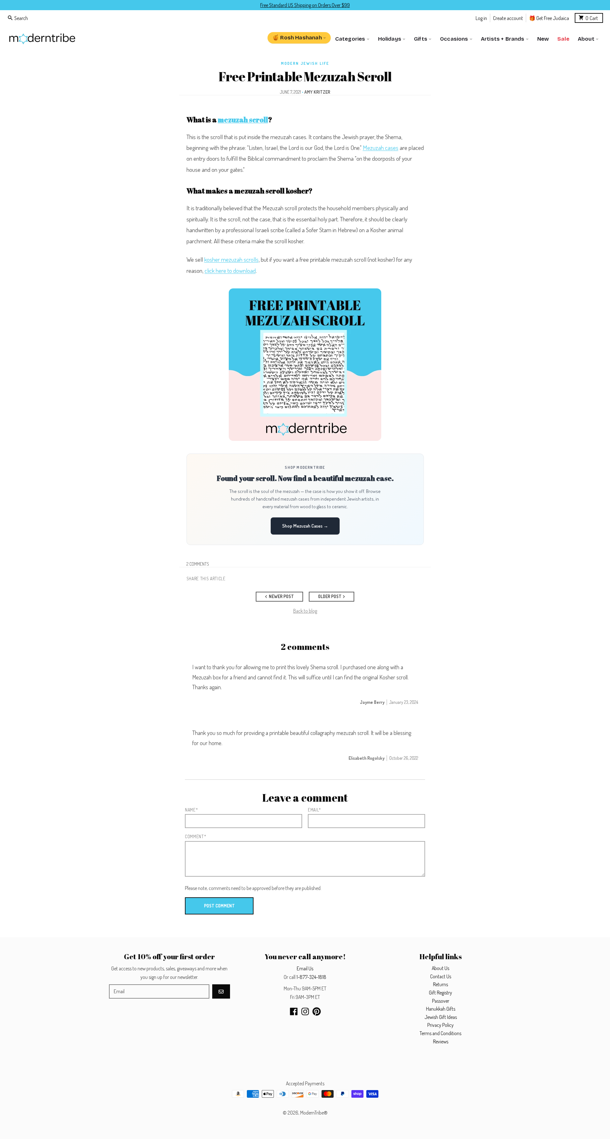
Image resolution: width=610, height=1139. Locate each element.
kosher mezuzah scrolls (231, 259)
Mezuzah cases (380, 148)
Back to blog (305, 611)
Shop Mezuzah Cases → (305, 526)
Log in (481, 17)
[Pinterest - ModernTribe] (316, 1011)
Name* (191, 809)
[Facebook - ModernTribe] (293, 1011)
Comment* (195, 836)
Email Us (305, 968)
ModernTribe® (314, 1112)
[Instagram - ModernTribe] (305, 1011)
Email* (314, 809)
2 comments (197, 564)
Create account (508, 17)
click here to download (230, 270)
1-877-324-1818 (311, 977)
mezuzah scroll (243, 119)
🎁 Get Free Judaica (549, 17)
